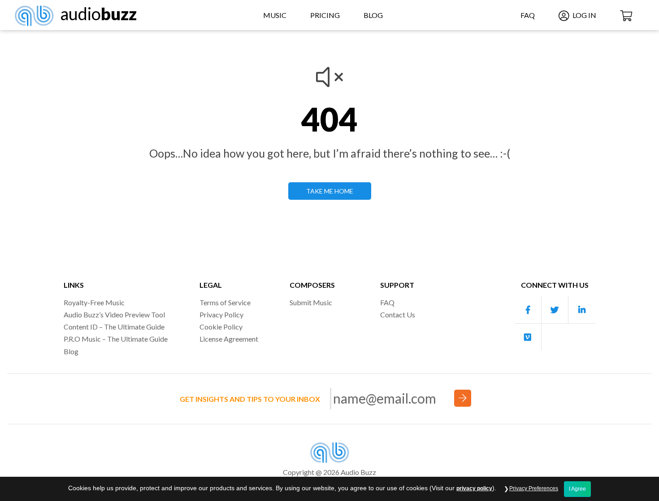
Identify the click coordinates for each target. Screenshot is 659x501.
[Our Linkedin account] (581, 310)
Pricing (325, 15)
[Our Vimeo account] (528, 337)
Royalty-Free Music (94, 302)
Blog (373, 15)
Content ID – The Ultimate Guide (114, 326)
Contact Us (397, 314)
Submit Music (311, 302)
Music (274, 15)
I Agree (577, 489)
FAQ (527, 15)
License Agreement (228, 338)
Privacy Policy (221, 314)
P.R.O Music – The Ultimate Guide (116, 338)
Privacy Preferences (533, 488)
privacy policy (474, 488)
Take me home (329, 191)
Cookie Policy (221, 326)
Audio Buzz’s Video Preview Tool (114, 314)
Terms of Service (225, 302)
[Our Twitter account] (555, 310)
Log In (583, 15)
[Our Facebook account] (528, 310)
